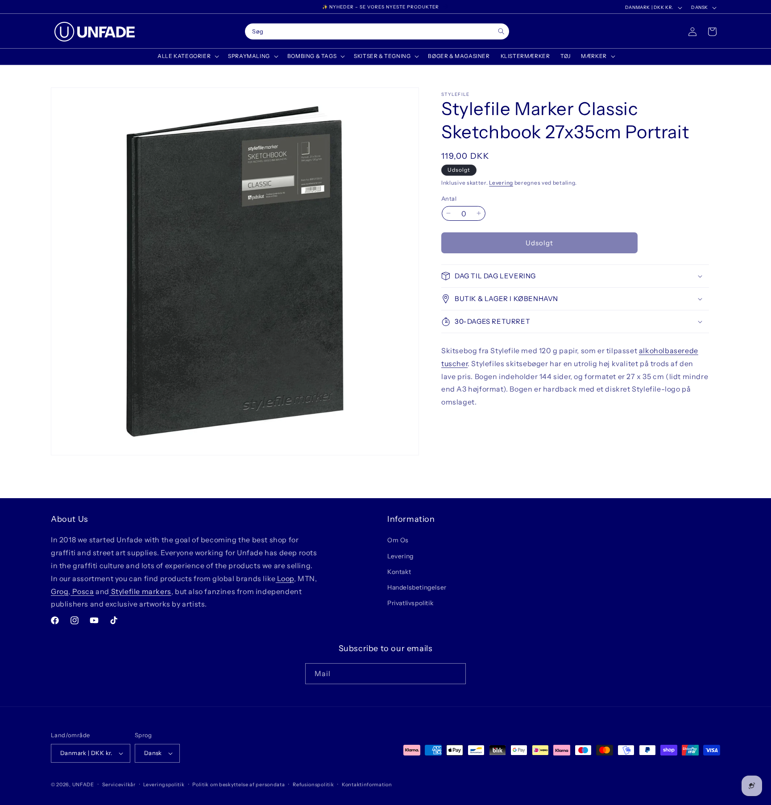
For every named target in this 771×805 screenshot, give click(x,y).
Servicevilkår (119, 784)
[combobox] (377, 32)
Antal (448, 198)
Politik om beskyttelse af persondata (238, 784)
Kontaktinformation (367, 784)
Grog (59, 591)
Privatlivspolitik (410, 603)
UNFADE (83, 784)
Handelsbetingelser (417, 587)
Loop (285, 578)
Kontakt (399, 572)
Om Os (398, 540)
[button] (187, 56)
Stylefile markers (140, 591)
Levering (501, 182)
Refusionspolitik (313, 784)
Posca (82, 591)
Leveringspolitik (163, 784)
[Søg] (501, 31)
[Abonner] (455, 673)
